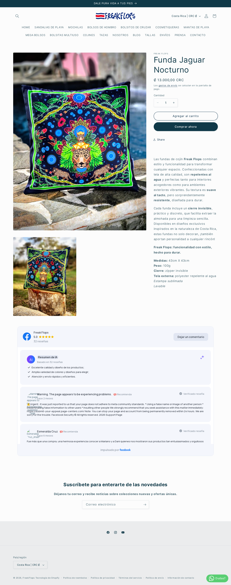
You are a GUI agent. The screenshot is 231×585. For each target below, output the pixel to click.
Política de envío (155, 578)
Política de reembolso (75, 578)
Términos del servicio (130, 578)
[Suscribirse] (145, 504)
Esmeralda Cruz (47, 431)
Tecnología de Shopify (48, 578)
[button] (17, 16)
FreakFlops (29, 578)
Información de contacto (181, 578)
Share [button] (161, 139)
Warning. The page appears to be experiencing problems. (74, 394)
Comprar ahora (186, 126)
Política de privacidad (103, 578)
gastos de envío (168, 85)
